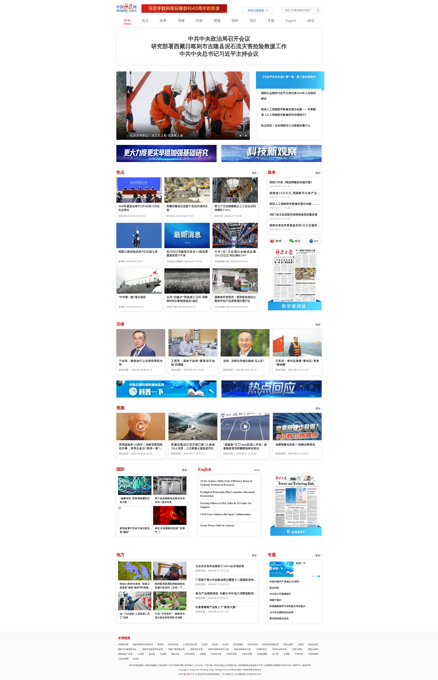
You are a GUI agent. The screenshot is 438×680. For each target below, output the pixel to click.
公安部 (204, 644)
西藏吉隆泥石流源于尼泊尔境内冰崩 (187, 208)
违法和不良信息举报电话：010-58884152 (215, 674)
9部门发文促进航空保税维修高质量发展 (293, 214)
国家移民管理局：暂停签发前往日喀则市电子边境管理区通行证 (235, 299)
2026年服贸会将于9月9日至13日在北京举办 (139, 208)
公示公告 (199, 665)
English (291, 20)
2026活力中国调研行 (280, 594)
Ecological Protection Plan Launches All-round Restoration (227, 494)
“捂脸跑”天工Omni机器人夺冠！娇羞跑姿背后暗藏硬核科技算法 (245, 446)
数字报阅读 (295, 306)
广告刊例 (208, 665)
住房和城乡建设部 (270, 644)
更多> (255, 173)
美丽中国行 (275, 600)
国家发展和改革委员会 (143, 644)
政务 (163, 20)
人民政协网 (123, 659)
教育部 (161, 644)
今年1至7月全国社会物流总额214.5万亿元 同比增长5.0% (235, 253)
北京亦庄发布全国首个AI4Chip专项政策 (220, 566)
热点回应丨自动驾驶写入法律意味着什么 (285, 125)
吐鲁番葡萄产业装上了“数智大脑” (216, 607)
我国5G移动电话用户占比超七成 (137, 251)
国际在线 (175, 654)
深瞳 (181, 20)
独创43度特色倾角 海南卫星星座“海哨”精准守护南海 (135, 586)
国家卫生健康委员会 (127, 649)
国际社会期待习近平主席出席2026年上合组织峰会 (288, 96)
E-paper (296, 531)
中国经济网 (231, 654)
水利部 (301, 644)
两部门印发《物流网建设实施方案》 (291, 182)
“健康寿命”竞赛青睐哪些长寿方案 (135, 500)
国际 (235, 20)
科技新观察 (302, 563)
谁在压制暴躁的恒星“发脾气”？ (170, 530)
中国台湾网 (247, 654)
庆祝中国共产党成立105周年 (284, 581)
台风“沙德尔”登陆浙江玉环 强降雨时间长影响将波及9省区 (187, 299)
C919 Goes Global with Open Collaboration (225, 514)
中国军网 (299, 654)
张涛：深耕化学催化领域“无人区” (243, 360)
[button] (240, 135)
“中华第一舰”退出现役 (132, 297)
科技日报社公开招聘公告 (225, 665)
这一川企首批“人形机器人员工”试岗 (135, 615)
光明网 (287, 654)
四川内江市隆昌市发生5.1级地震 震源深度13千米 (187, 253)
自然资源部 (238, 644)
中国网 (163, 654)
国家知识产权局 (125, 654)
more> (257, 470)
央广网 (275, 654)
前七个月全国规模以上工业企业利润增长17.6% (235, 208)
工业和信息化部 (190, 644)
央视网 (203, 654)
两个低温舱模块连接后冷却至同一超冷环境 (170, 500)
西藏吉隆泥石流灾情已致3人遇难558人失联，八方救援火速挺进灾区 (193, 446)
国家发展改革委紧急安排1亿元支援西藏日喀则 (294, 225)
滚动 (310, 20)
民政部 (215, 644)
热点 (145, 20)
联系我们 (189, 665)
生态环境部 (253, 644)
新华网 (152, 654)
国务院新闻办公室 (242, 649)
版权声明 (306, 665)
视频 (217, 20)
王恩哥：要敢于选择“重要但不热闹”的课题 (193, 362)
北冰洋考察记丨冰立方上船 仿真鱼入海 (146, 135)
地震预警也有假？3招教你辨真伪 (295, 444)
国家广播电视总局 (176, 649)
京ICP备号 (187, 674)
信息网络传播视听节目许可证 (277, 665)
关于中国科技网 (176, 665)
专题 (271, 20)
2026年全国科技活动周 (281, 612)
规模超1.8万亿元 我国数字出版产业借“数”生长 (294, 193)
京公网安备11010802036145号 (248, 674)
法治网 (135, 659)
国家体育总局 (196, 649)
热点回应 (274, 588)
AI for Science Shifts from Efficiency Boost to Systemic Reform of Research (226, 483)
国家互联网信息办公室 (218, 649)
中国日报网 (189, 654)
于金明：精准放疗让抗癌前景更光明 (141, 362)
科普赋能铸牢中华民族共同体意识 (287, 606)
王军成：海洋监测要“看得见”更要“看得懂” (297, 362)
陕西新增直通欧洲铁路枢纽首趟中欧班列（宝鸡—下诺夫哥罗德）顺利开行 (170, 586)
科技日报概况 (151, 665)
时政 (127, 20)
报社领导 (163, 665)
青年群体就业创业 (279, 618)
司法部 (225, 644)
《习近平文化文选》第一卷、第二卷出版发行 (288, 76)
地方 (253, 20)
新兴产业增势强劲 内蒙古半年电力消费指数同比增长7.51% (226, 594)
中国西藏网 (262, 654)
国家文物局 (313, 649)
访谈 (199, 20)
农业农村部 (313, 644)
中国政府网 (123, 644)
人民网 (141, 654)
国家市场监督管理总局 (152, 649)
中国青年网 (216, 654)
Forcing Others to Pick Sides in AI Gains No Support (225, 505)
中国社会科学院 (279, 649)
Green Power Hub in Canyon (217, 525)
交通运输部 (288, 644)
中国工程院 (297, 649)
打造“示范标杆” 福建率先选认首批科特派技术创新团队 (170, 616)
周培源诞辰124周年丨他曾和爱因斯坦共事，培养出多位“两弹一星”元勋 (141, 446)
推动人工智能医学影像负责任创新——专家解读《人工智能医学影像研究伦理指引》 (288, 112)
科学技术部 (173, 644)
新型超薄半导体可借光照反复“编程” (135, 530)
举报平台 (297, 665)
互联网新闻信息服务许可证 (250, 665)
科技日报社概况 (136, 665)
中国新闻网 (313, 654)
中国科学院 (261, 649)
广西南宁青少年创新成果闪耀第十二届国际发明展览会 (226, 580)
